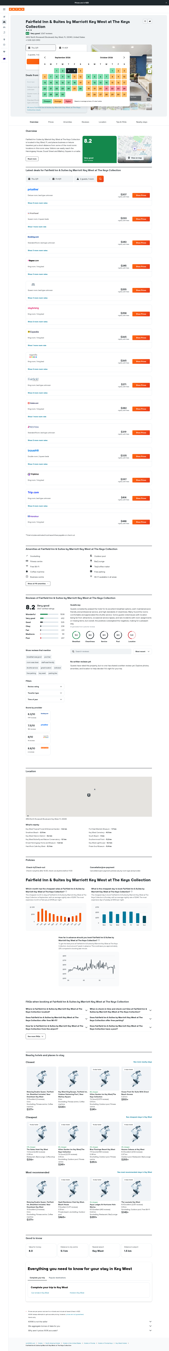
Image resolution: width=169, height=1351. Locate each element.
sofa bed (57, 668)
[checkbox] (38, 716)
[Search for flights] (4, 16)
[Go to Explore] (4, 39)
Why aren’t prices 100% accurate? (43, 1330)
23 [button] (62, 88)
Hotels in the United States (72, 1343)
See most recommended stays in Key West (134, 1172)
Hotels (40, 1343)
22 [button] (57, 88)
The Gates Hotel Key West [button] (37, 1149)
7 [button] (50, 76)
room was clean (33, 662)
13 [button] (45, 82)
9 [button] (62, 76)
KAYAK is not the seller (37, 1321)
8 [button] (56, 76)
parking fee (53, 673)
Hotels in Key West (77, 1293)
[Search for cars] (4, 27)
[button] (166, 2)
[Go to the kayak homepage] (16, 9)
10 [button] (69, 76)
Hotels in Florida (89, 1343)
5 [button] (80, 70)
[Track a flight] (4, 44)
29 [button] (57, 94)
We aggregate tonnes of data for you (44, 1326)
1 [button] (56, 70)
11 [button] (74, 76)
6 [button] (44, 76)
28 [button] (51, 94)
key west (42, 673)
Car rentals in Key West (40, 1293)
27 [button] (45, 94)
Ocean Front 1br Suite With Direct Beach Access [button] (135, 1093)
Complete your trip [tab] (37, 1278)
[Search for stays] (4, 22)
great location (46, 668)
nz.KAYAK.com (30, 1343)
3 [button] (68, 70)
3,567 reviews (46, 33)
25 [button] (74, 88)
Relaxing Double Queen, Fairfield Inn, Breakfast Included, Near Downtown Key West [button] (40, 1094)
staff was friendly (48, 662)
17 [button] (68, 82)
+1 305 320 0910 (33, 40)
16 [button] (63, 82)
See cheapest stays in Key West (139, 1117)
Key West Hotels (121, 1343)
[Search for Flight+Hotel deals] (4, 32)
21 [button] (51, 88)
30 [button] (62, 94)
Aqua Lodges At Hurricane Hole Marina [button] (103, 1205)
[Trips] (4, 51)
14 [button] (51, 82)
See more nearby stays (142, 1062)
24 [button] (68, 88)
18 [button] (74, 82)
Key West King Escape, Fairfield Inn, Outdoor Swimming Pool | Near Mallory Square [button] (72, 1094)
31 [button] (124, 94)
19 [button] (80, 82)
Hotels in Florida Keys (105, 1343)
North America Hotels (53, 1343)
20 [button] (45, 88)
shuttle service (32, 668)
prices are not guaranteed (75, 1314)
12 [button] (80, 76)
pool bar (47, 657)
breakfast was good (34, 657)
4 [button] (74, 70)
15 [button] (57, 82)
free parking (31, 673)
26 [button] (80, 88)
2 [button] (62, 70)
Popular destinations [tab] (57, 1278)
